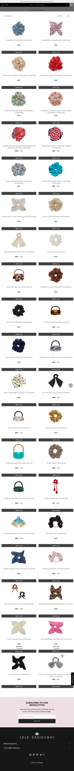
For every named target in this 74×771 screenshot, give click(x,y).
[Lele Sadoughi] (37, 5)
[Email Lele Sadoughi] (43, 755)
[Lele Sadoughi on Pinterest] (37, 755)
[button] (68, 16)
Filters (59, 16)
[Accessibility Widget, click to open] (71, 385)
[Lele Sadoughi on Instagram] (30, 755)
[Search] (67, 5)
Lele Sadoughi (39, 762)
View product (56, 369)
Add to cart (19, 52)
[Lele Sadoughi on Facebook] (33, 755)
